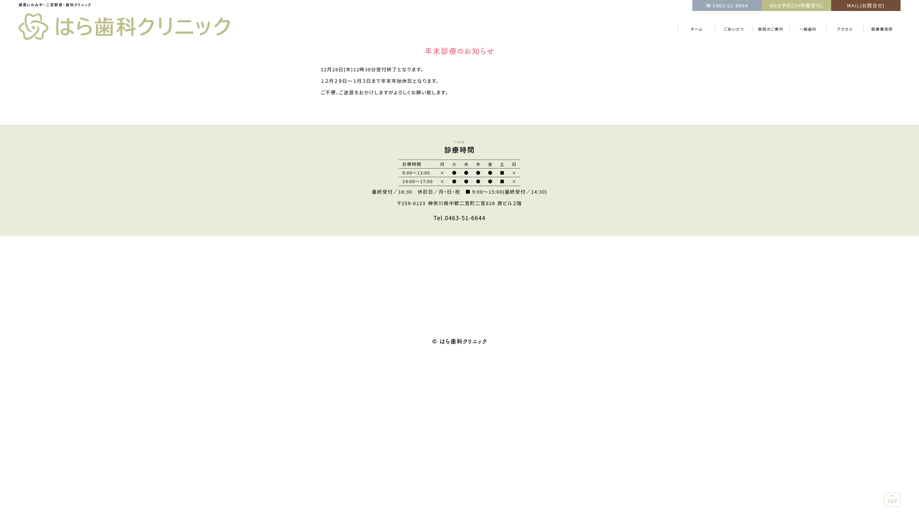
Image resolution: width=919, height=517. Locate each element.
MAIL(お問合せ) (866, 5)
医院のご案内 (770, 29)
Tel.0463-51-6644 (459, 218)
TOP (892, 500)
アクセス (845, 29)
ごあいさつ (734, 29)
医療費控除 (882, 29)
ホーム (696, 29)
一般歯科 (808, 29)
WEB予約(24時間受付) (797, 5)
